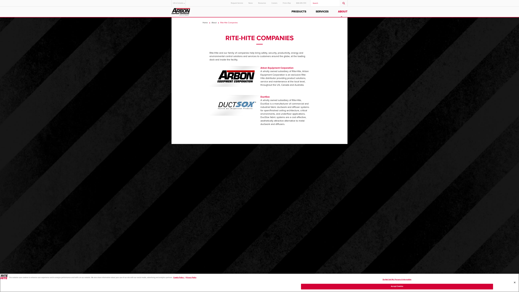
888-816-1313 (301, 3)
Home (205, 22)
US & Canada (178, 3)
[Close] (515, 282)
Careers (274, 3)
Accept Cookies (397, 286)
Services (322, 11)
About (342, 11)
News (250, 3)
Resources (262, 3)
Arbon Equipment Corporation (276, 67)
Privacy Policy (191, 277)
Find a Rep (287, 3)
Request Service (237, 3)
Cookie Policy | (179, 277)
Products (299, 11)
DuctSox (265, 96)
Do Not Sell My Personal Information (397, 279)
